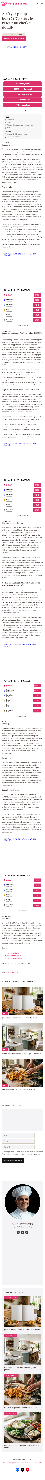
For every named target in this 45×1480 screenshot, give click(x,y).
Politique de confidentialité (31, 1463)
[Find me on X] (22, 1232)
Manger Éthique (17, 3)
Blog (15, 38)
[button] (37, 3)
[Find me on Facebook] (18, 1232)
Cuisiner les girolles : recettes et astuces (18, 1089)
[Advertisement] (22, 1259)
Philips (21, 38)
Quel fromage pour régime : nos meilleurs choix (21, 1446)
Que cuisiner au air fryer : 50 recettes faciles (20, 1018)
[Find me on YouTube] (26, 1232)
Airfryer (8, 38)
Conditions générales (11, 1463)
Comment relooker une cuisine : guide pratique (21, 1053)
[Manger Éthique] (4, 3)
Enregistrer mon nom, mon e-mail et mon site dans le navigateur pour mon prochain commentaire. (23, 1153)
